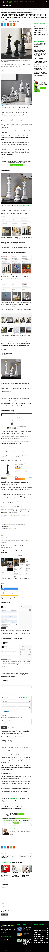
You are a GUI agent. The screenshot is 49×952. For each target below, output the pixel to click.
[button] (46, 2)
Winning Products (30, 2)
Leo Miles (36, 72)
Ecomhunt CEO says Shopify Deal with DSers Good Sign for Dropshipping (8, 856)
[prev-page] (1, 879)
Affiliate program (42, 950)
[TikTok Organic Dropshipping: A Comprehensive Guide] (27, 868)
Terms (31, 950)
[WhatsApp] (11, 24)
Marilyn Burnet (37, 49)
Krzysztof (36, 67)
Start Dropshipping (18, 2)
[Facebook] (2, 24)
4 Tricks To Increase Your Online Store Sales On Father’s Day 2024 (40, 74)
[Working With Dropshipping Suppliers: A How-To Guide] (5, 868)
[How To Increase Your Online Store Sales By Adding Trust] (19, 929)
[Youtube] (8, 940)
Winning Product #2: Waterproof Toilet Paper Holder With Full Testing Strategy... (27, 942)
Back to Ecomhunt (6, 5)
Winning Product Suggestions (27, 12)
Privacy (27, 950)
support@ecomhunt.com (6, 936)
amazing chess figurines (24, 205)
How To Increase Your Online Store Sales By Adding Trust (27, 929)
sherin (35, 58)
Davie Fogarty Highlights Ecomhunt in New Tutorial (25, 855)
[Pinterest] (8, 24)
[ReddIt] (14, 24)
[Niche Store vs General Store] (19, 934)
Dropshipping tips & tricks (16, 9)
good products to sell (14, 798)
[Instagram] (5, 940)
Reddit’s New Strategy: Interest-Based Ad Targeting (40, 45)
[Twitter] (5, 24)
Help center (36, 950)
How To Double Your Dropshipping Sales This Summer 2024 (40, 68)
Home (2, 9)
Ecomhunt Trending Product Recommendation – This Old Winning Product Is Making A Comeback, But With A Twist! (40, 61)
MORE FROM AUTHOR (17, 862)
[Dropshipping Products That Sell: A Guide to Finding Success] (16, 868)
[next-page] (4, 879)
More (37, 2)
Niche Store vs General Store (26, 934)
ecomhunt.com (12, 836)
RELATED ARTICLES (6, 862)
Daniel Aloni (4, 21)
